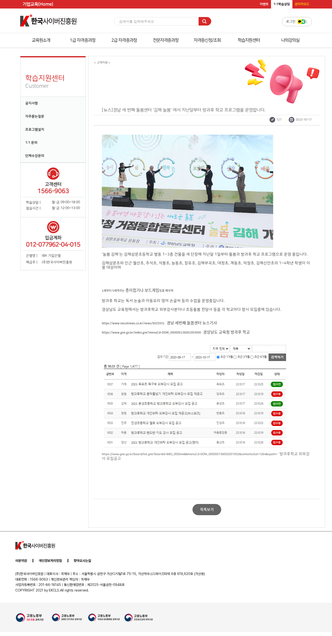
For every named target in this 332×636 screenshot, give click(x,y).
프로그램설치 (34, 130)
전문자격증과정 (166, 40)
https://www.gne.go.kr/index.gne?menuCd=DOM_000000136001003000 (151, 332)
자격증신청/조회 (207, 40)
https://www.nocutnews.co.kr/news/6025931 (133, 323)
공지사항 (31, 103)
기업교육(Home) (38, 4)
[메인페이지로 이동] (48, 26)
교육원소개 (41, 40)
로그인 (291, 22)
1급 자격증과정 (82, 40)
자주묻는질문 (34, 116)
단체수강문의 (34, 156)
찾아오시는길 (82, 561)
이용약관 (21, 561)
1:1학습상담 (281, 4)
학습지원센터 (249, 40)
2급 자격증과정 (124, 40)
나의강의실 (290, 40)
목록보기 (207, 509)
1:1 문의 (31, 143)
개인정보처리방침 (50, 561)
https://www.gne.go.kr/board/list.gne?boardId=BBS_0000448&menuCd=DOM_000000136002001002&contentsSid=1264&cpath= (189, 454)
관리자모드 (302, 4)
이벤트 (264, 4)
